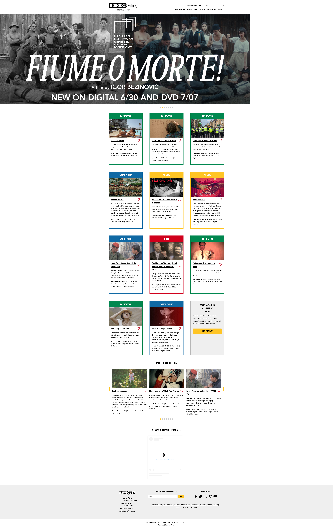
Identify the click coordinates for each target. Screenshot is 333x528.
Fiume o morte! (117, 199)
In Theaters (185, 504)
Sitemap (161, 525)
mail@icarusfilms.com (127, 511)
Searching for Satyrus (120, 328)
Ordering (216, 504)
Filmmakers (195, 504)
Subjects (203, 504)
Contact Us (180, 507)
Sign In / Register (191, 507)
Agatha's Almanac (119, 391)
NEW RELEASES (192, 9)
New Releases (168, 504)
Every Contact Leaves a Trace (164, 140)
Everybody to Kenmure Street (205, 140)
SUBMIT (181, 496)
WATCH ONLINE (180, 9)
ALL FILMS (202, 9)
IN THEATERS (211, 9)
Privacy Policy (170, 525)
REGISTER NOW (207, 331)
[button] (160, 107)
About (209, 504)
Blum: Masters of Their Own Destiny (164, 391)
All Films (177, 504)
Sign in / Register (192, 6)
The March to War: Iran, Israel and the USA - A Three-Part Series (164, 266)
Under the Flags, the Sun (162, 328)
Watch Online (157, 504)
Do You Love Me (117, 140)
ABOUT (220, 9)
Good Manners (199, 199)
